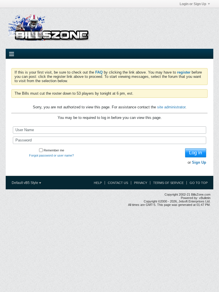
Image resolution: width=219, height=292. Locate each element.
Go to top (199, 182)
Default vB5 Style (25, 183)
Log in (195, 152)
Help (98, 182)
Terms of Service (168, 182)
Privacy (140, 182)
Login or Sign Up (193, 4)
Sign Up (199, 162)
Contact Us (118, 182)
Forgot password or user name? (51, 155)
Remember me (54, 150)
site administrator (171, 107)
